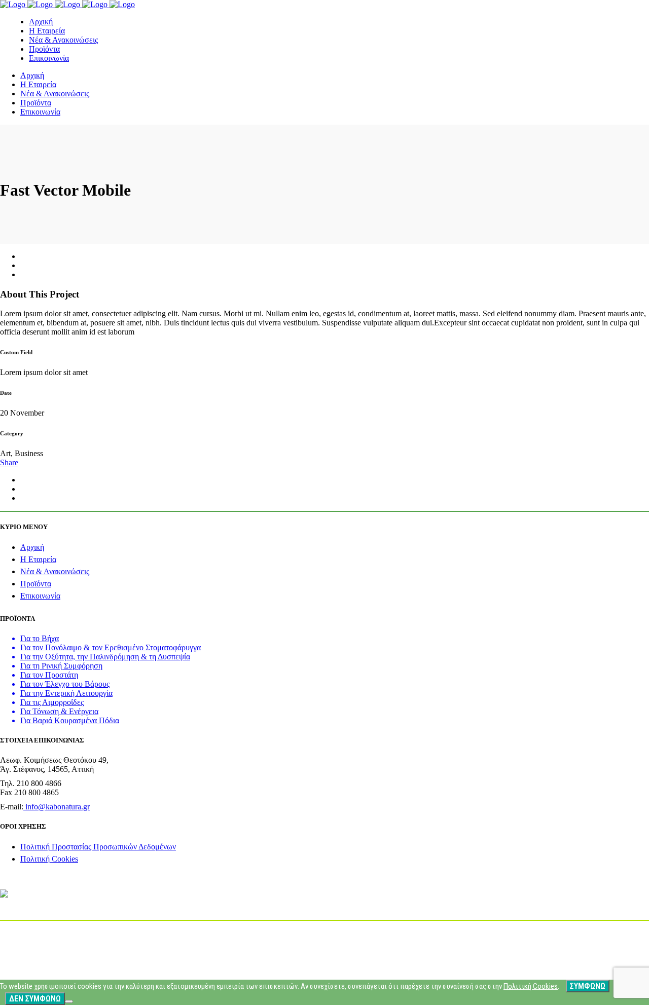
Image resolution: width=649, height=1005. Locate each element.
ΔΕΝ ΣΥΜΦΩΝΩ (35, 998)
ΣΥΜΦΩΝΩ (587, 986)
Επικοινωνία (40, 595)
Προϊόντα (35, 583)
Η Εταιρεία (38, 559)
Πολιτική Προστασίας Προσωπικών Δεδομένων (98, 846)
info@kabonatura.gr (56, 806)
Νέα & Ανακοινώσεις (54, 571)
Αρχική (32, 547)
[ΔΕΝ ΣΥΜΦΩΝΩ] (69, 1001)
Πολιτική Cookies (49, 858)
